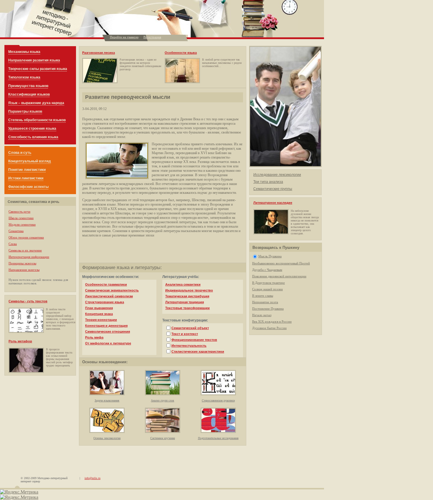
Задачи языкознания (107, 400)
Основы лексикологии (106, 438)
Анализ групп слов (162, 400)
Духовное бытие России (269, 328)
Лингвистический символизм (109, 296)
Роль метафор (20, 341)
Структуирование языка (104, 302)
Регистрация (152, 37)
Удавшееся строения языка (32, 128)
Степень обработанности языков (37, 120)
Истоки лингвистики (25, 178)
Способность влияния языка (33, 137)
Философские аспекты (28, 187)
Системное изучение (162, 438)
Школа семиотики (21, 218)
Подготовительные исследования (218, 438)
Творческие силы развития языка (37, 69)
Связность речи (19, 211)
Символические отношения (107, 331)
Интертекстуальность (188, 345)
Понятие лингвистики (27, 170)
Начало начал (261, 315)
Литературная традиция (184, 302)
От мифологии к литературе (108, 343)
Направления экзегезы (24, 269)
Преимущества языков (28, 86)
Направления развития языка (34, 60)
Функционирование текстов (194, 339)
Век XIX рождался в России (272, 321)
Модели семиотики (22, 224)
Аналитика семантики (183, 284)
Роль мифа (94, 337)
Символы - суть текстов (28, 301)
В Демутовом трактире (268, 282)
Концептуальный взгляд (29, 161)
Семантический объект (190, 328)
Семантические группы (272, 189)
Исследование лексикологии (277, 175)
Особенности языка (181, 52)
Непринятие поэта (265, 302)
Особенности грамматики (106, 284)
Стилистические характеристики (197, 351)
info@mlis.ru (92, 478)
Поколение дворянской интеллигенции (279, 276)
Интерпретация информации (29, 257)
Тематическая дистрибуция (187, 296)
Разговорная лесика (98, 52)
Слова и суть (19, 153)
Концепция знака (99, 314)
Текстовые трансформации (187, 308)
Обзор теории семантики (26, 237)
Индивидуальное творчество (189, 290)
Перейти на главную (124, 37)
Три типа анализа (268, 182)
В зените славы (262, 295)
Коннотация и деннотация (106, 325)
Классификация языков (29, 94)
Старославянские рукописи (218, 400)
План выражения (99, 308)
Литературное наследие (272, 202)
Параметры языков (25, 111)
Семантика (16, 231)
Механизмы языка (24, 52)
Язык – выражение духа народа (36, 103)
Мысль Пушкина (270, 256)
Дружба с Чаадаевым (267, 269)
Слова (13, 244)
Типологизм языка (24, 77)
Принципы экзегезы (22, 263)
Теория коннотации (101, 319)
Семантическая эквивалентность (112, 290)
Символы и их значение (25, 250)
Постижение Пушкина (268, 308)
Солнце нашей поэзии (267, 289)
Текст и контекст (184, 334)
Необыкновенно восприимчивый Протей (281, 263)
